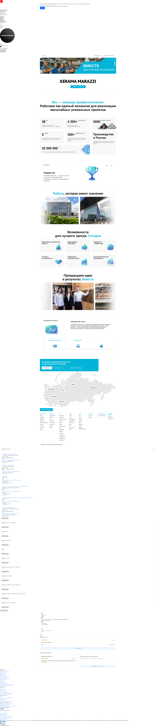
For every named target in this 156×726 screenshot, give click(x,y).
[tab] (3, 50)
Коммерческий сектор (109, 55)
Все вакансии (47, 367)
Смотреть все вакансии (78, 86)
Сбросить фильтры (46, 409)
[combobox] (3, 724)
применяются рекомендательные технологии (24, 720)
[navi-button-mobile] (1, 27)
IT (102, 55)
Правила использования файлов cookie (60, 6)
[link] (2, 20)
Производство (97, 55)
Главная (44, 55)
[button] (1, 23)
